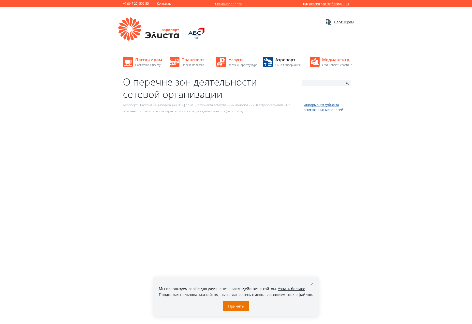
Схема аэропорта (228, 3)
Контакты (164, 3)
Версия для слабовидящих (329, 3)
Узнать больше (291, 288)
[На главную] (161, 39)
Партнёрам (344, 21)
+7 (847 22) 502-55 (136, 3)
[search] (347, 83)
